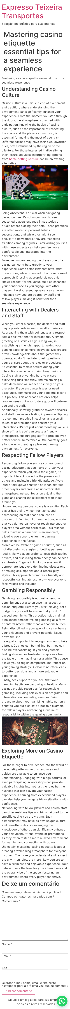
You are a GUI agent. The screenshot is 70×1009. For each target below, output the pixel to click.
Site (4, 967)
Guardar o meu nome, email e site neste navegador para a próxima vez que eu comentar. (35, 984)
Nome (7, 944)
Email (6, 956)
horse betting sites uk (24, 159)
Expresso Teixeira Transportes (32, 11)
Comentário (11, 901)
